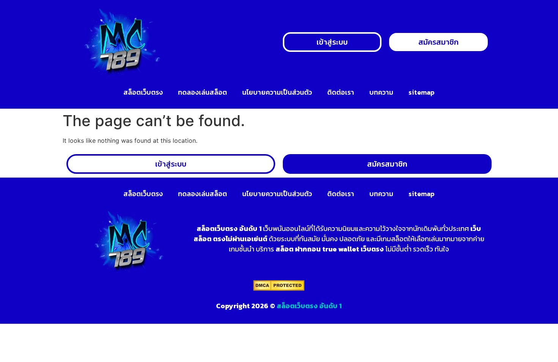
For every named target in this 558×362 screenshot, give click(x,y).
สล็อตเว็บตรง (143, 92)
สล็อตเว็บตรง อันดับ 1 (309, 306)
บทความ (381, 92)
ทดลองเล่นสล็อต (202, 92)
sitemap (421, 92)
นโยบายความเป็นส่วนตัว (277, 92)
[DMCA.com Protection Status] (278, 288)
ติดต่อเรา (340, 92)
